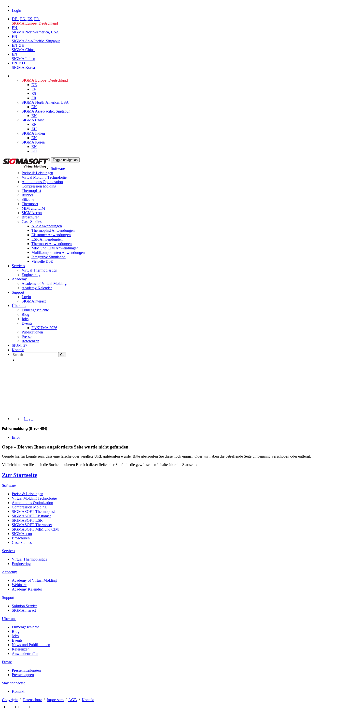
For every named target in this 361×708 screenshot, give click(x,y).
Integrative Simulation (48, 257)
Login (26, 297)
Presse (26, 336)
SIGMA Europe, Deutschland (35, 23)
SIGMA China (23, 50)
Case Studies (32, 221)
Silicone (28, 199)
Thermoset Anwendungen (51, 244)
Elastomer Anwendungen (51, 235)
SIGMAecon (22, 534)
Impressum (55, 700)
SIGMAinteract (34, 301)
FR (37, 19)
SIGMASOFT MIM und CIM (35, 529)
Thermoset (30, 204)
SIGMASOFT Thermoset (32, 525)
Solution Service (24, 606)
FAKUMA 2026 (44, 328)
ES (30, 19)
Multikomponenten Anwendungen (58, 252)
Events (27, 323)
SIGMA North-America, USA (35, 32)
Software (58, 168)
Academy (19, 279)
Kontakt (18, 350)
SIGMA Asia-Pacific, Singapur (36, 41)
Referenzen (30, 341)
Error (16, 437)
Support (18, 292)
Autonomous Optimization (42, 182)
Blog (25, 314)
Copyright (10, 700)
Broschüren (31, 217)
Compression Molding (39, 186)
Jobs (25, 319)
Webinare (19, 585)
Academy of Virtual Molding (44, 283)
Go (62, 355)
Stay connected (14, 683)
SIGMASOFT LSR (27, 520)
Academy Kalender (37, 288)
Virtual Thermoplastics (39, 270)
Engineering (31, 275)
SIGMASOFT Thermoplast (33, 511)
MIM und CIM (33, 208)
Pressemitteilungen (26, 670)
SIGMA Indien (23, 59)
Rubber (27, 195)
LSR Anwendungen (47, 239)
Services (18, 266)
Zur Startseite (19, 475)
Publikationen (32, 332)
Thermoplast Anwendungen (53, 230)
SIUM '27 (19, 345)
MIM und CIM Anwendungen (55, 248)
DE (15, 19)
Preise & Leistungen (37, 173)
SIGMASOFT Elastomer (31, 516)
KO (22, 63)
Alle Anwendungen (46, 226)
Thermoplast (31, 190)
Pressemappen (23, 675)
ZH (22, 45)
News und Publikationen (31, 645)
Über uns (19, 305)
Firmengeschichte (35, 310)
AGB (72, 700)
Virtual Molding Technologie (44, 177)
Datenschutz (32, 700)
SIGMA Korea (23, 67)
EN (23, 19)
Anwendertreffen (25, 653)
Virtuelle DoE (42, 261)
